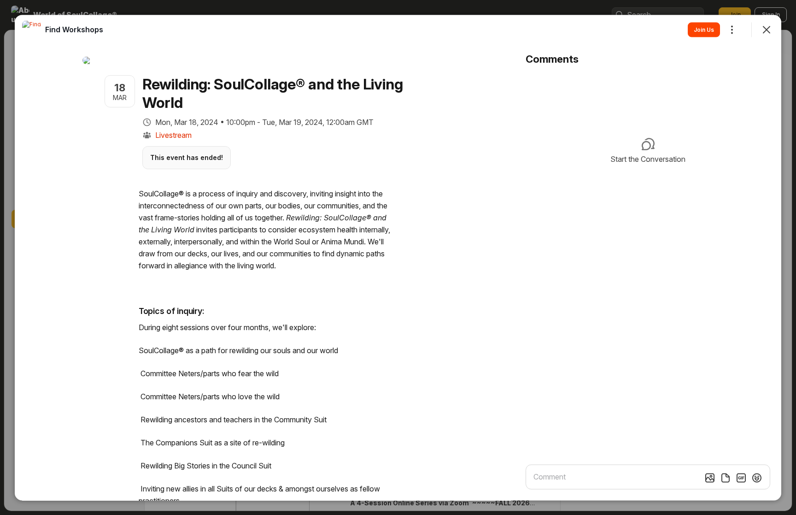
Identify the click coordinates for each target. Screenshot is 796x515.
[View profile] (31, 29)
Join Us (704, 29)
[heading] (74, 29)
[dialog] (398, 257)
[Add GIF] (741, 477)
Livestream (173, 134)
